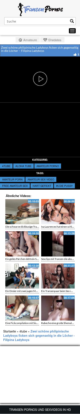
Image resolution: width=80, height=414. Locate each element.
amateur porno (47, 166)
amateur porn (12, 179)
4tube (6, 166)
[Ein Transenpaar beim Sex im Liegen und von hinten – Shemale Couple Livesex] (58, 276)
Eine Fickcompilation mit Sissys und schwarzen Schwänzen (37, 323)
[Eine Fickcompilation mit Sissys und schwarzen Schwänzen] (22, 308)
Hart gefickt (42, 185)
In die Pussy (64, 185)
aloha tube (23, 166)
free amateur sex (15, 185)
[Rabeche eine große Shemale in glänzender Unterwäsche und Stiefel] (58, 308)
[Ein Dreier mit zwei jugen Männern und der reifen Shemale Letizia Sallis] (22, 276)
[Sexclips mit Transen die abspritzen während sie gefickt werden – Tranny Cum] (58, 243)
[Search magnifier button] (72, 21)
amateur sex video (41, 179)
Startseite (9, 331)
